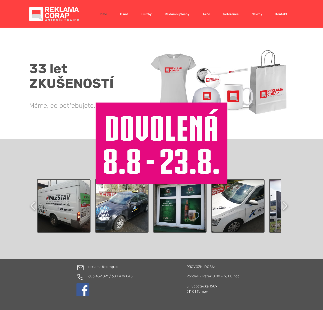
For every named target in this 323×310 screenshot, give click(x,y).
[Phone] (80, 277)
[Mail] (80, 267)
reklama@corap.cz (103, 267)
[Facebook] (82, 289)
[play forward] (285, 206)
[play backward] (33, 206)
